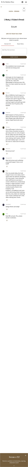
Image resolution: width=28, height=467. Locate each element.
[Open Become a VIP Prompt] (14, 466)
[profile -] (22, 2)
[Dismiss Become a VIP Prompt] (25, 455)
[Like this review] (7, 70)
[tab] (7, 44)
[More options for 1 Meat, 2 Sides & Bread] (24, 8)
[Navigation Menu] (26, 2)
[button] (1, 6)
